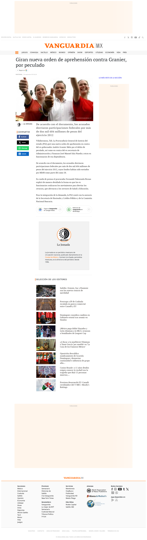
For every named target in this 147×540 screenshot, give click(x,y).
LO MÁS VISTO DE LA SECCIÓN (110, 78)
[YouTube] (135, 37)
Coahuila (34, 52)
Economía (109, 52)
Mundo (62, 52)
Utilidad (99, 52)
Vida (118, 52)
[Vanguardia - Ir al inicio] (73, 45)
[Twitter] (128, 37)
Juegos (25, 52)
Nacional (19, 74)
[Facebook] (125, 37)
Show (79, 52)
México (53, 52)
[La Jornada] (64, 235)
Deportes (89, 52)
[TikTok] (139, 37)
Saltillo (44, 52)
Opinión (71, 52)
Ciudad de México (51, 257)
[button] (16, 53)
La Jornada (28, 124)
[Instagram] (132, 37)
